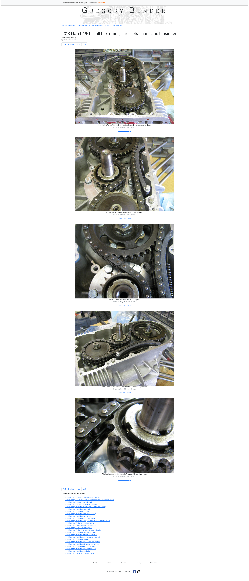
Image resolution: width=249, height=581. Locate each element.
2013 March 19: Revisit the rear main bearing (80, 525)
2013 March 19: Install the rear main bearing (80, 518)
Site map (153, 563)
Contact (123, 563)
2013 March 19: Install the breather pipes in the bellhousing (85, 507)
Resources (93, 3)
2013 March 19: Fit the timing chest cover (79, 523)
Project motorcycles (83, 25)
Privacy (138, 563)
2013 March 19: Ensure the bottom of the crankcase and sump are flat (89, 500)
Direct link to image (124, 131)
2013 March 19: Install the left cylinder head (80, 546)
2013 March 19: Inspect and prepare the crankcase (82, 497)
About (94, 563)
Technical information (70, 3)
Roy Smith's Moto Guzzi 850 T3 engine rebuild (107, 25)
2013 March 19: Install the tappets (77, 539)
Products (101, 3)
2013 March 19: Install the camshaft (77, 509)
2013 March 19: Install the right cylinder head (80, 549)
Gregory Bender (124, 10)
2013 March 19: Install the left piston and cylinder (82, 544)
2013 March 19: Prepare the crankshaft (78, 502)
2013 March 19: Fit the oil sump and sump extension (83, 530)
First (64, 44)
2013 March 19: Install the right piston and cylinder (82, 542)
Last (84, 44)
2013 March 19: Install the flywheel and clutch (81, 532)
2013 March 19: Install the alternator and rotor (81, 535)
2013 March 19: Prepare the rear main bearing (81, 504)
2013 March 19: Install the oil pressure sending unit (82, 537)
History (108, 563)
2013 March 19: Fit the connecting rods (78, 528)
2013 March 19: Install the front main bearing (80, 514)
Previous (71, 44)
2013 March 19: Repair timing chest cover (79, 553)
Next (78, 44)
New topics (83, 3)
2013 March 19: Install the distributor (77, 551)
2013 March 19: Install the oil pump (77, 511)
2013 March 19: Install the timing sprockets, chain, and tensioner (87, 521)
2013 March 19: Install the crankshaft (78, 516)
